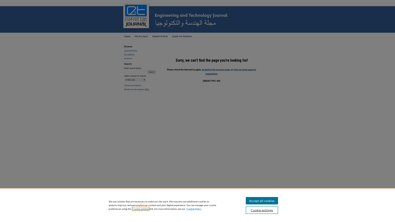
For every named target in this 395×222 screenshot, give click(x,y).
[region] (197, 205)
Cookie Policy (194, 208)
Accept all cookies (262, 201)
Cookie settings (140, 208)
